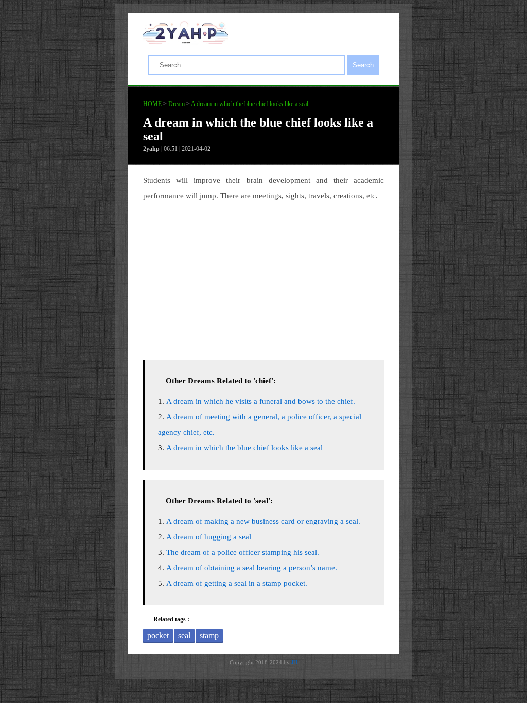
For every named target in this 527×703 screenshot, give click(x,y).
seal (184, 635)
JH (294, 662)
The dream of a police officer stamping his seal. (242, 552)
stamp (209, 635)
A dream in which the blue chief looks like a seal (249, 104)
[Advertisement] (263, 278)
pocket (158, 635)
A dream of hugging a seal (208, 537)
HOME (152, 104)
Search (363, 65)
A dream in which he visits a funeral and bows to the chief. (260, 401)
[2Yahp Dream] (185, 41)
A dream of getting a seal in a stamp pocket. (236, 583)
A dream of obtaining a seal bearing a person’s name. (251, 568)
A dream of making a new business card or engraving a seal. (263, 521)
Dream (176, 104)
